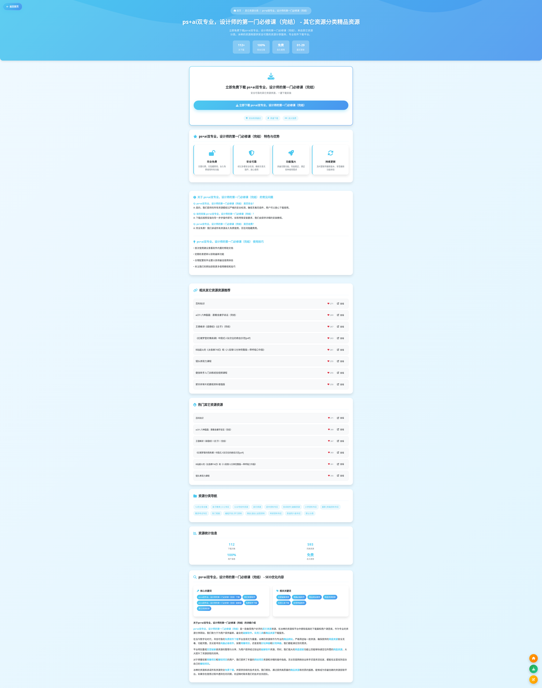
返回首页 (14, 6)
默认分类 (310, 513)
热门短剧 (216, 513)
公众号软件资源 (241, 507)
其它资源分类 (251, 10)
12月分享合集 (201, 507)
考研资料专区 (276, 513)
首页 (238, 10)
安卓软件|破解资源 (291, 507)
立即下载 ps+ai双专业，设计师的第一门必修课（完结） (272, 105)
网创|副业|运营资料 (256, 513)
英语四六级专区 (294, 513)
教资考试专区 (201, 513)
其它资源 (257, 507)
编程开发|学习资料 (233, 513)
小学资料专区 (311, 507)
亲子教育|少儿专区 (220, 507)
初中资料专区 (272, 507)
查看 (342, 303)
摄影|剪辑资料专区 (330, 507)
